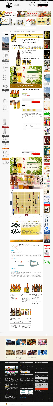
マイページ (36, 2)
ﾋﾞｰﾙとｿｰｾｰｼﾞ (5, 124)
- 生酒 (4, 69)
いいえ (38, 152)
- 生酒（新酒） (5, 70)
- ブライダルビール (5, 55)
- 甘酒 (4, 71)
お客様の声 (18, 345)
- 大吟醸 (4, 64)
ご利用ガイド (8, 355)
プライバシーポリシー (6, 162)
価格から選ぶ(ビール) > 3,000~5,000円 (19, 31)
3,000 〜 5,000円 (5, 100)
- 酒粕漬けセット (5, 137)
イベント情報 (29, 345)
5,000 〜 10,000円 (5, 107)
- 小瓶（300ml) (5, 87)
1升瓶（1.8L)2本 (5, 111)
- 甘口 (4, 78)
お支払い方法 (5, 151)
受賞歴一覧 (18, 355)
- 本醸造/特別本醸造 (6, 67)
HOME (10, 31)
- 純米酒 (4, 66)
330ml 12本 (4, 122)
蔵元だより (7, 345)
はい (35, 152)
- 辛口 (4, 74)
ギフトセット (13, 31)
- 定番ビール (4, 52)
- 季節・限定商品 (5, 54)
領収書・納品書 (5, 156)
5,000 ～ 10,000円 (5, 101)
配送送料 (4, 152)
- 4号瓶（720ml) (5, 86)
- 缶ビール (4, 53)
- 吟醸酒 (4, 65)
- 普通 (4, 76)
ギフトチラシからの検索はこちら (47, 99)
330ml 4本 (4, 119)
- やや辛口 (4, 75)
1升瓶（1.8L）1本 (5, 110)
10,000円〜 (4, 108)
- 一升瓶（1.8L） (5, 85)
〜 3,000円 (4, 99)
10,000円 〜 (4, 102)
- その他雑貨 (4, 146)
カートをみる (46, 2)
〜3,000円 (4, 105)
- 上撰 (4, 68)
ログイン (41, 2)
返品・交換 (4, 153)
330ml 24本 (4, 123)
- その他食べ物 (5, 139)
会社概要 (4, 160)
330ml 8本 (4, 121)
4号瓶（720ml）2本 (6, 113)
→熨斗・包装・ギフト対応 (23, 397)
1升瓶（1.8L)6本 (5, 112)
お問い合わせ (5, 161)
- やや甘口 (4, 77)
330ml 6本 (4, 120)
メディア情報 (39, 345)
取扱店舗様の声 (29, 355)
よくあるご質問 (40, 355)
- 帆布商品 (4, 143)
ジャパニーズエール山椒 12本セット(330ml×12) (15, 296)
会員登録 (32, 2)
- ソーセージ (4, 138)
